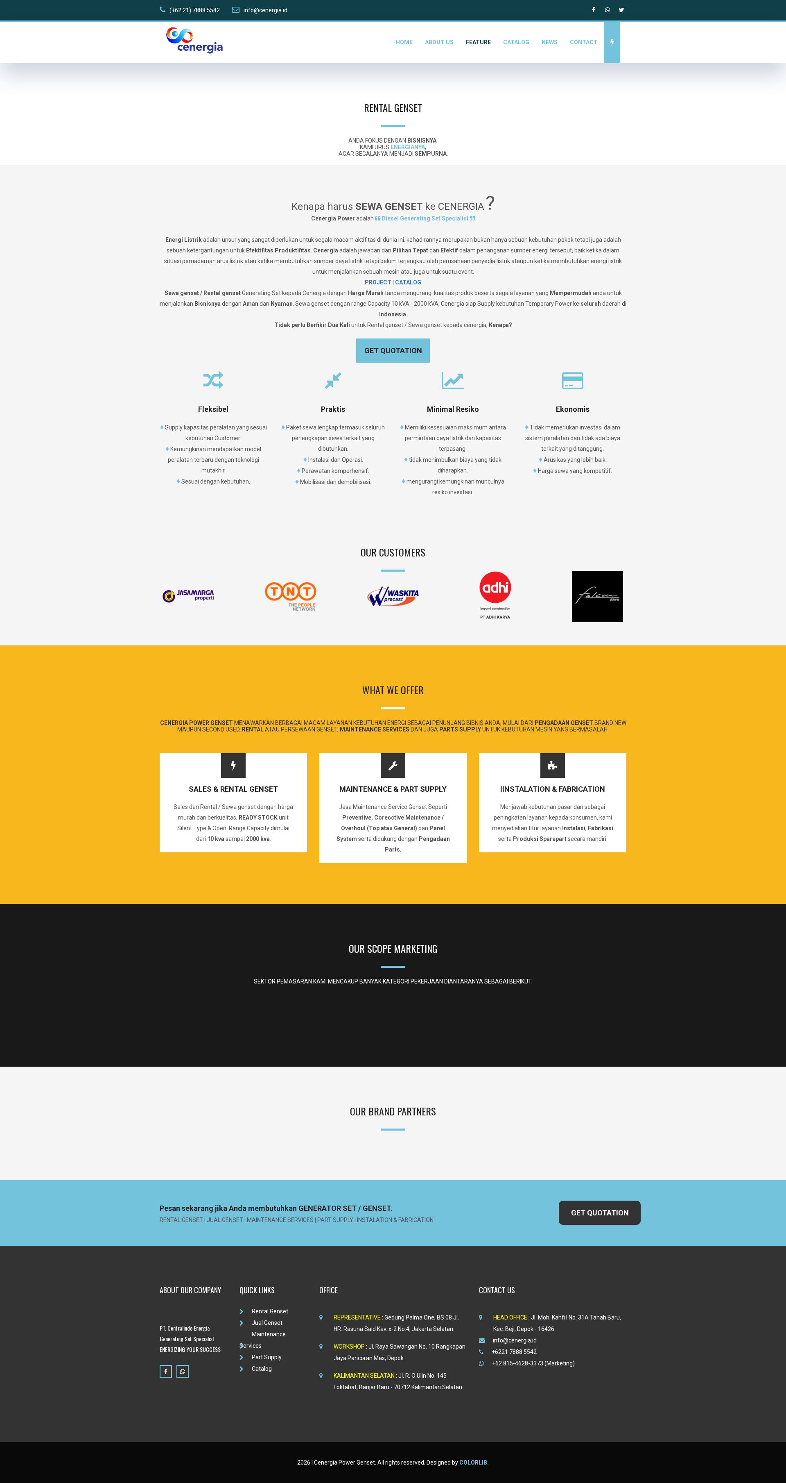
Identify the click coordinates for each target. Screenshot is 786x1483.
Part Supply (267, 1357)
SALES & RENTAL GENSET (233, 789)
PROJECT (379, 282)
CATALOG (408, 282)
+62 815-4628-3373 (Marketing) (533, 1363)
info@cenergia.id (265, 10)
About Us (439, 42)
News (550, 42)
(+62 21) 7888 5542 (194, 10)
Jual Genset (267, 1322)
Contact (584, 42)
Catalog (516, 42)
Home (404, 42)
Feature (478, 42)
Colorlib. (474, 1462)
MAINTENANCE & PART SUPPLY (393, 789)
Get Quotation (393, 350)
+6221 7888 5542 (514, 1352)
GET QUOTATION (600, 1212)
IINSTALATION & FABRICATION (552, 789)
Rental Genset (270, 1311)
